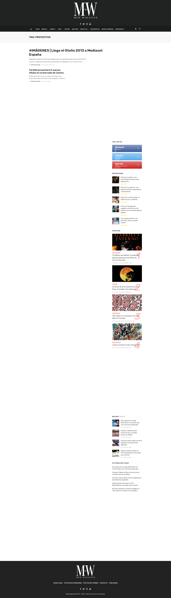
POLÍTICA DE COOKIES (90, 583)
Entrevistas (95, 29)
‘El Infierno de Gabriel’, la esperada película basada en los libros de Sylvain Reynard (125, 257)
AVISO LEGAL (58, 583)
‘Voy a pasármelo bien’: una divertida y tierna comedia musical (129, 220)
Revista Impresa (107, 29)
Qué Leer (75, 29)
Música (44, 29)
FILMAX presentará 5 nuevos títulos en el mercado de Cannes (46, 71)
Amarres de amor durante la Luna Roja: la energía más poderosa (125, 288)
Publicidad (113, 583)
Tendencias (116, 313)
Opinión (114, 284)
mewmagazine (35, 65)
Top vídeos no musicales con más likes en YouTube (125, 317)
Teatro (67, 29)
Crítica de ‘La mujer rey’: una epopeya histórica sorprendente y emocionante (131, 189)
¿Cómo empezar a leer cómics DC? (126, 345)
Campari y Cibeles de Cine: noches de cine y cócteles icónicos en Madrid (129, 433)
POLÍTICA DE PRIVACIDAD (73, 583)
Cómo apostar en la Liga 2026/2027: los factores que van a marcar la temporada (130, 423)
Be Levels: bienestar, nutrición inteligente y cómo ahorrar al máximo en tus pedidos (126, 490)
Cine (59, 29)
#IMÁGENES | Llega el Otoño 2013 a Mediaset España (66, 52)
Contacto (104, 583)
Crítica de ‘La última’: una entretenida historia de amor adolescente (130, 179)
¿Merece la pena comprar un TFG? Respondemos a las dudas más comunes (131, 453)
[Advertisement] (127, 107)
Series (52, 29)
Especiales (119, 29)
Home (37, 29)
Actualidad (116, 252)
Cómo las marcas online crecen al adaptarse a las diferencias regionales (131, 443)
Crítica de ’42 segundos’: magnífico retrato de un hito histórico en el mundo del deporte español (131, 209)
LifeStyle (83, 29)
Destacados (116, 342)
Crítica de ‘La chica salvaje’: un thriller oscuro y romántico (130, 198)
